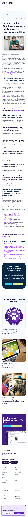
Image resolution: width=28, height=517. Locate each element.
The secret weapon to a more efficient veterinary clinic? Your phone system (13, 257)
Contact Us (4, 495)
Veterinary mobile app (9, 213)
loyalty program (21, 213)
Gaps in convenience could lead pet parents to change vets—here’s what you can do (14, 248)
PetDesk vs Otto (18, 490)
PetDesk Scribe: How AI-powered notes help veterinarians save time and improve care (14, 254)
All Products (4, 477)
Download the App (18, 498)
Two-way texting (8, 219)
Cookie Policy (4, 498)
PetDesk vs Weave (18, 492)
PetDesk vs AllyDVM (18, 488)
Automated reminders (9, 215)
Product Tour (4, 479)
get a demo (17, 110)
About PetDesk (4, 488)
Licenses (3, 497)
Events (3, 493)
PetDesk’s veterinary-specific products (13, 96)
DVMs (16, 469)
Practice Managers (18, 471)
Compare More (18, 493)
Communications (5, 469)
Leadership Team (5, 490)
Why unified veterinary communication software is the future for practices (14, 244)
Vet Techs (16, 474)
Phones (3, 471)
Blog (15, 482)
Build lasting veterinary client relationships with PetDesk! (14, 251)
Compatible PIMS (5, 480)
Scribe (3, 474)
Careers (3, 492)
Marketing (3, 475)
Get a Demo (4, 482)
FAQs (16, 480)
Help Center (17, 479)
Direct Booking (4, 472)
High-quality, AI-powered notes (12, 225)
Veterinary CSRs (18, 472)
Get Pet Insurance (18, 500)
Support (16, 483)
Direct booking (7, 222)
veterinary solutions (9, 72)
